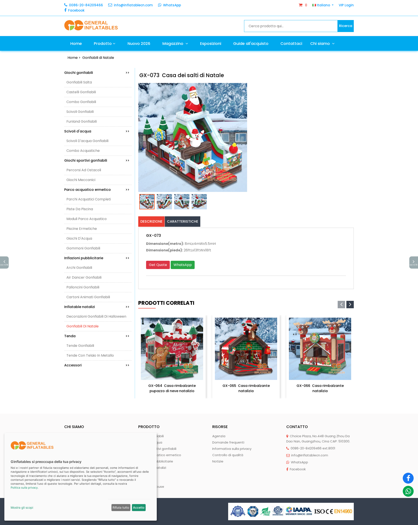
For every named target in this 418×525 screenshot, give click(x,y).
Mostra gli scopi (22, 507)
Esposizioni (210, 43)
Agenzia (218, 436)
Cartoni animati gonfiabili (88, 297)
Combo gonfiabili (81, 101)
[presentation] (341, 304)
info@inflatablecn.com (133, 5)
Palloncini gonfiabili (82, 287)
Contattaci (291, 43)
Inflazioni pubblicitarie (96, 258)
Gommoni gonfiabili (83, 248)
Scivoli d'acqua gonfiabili (87, 140)
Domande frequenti (228, 442)
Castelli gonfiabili (81, 92)
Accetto (138, 507)
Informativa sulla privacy (231, 448)
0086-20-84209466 (86, 5)
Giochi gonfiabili (96, 72)
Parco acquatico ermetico (96, 189)
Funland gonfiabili (81, 121)
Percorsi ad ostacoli (83, 170)
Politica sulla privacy (24, 487)
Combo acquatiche (83, 150)
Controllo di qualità (227, 455)
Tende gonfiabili (80, 345)
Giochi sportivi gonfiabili (96, 160)
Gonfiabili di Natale (98, 57)
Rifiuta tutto (121, 507)
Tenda (96, 336)
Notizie (217, 461)
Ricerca (345, 25)
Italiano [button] (323, 5)
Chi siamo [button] (320, 43)
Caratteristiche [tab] (182, 221)
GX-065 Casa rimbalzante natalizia (246, 388)
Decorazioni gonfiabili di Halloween (96, 316)
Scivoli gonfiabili (80, 111)
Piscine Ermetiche (81, 228)
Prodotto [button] (103, 43)
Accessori (96, 365)
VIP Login (346, 5)
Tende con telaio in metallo (90, 355)
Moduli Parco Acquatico (86, 218)
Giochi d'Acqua (79, 238)
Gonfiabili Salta (79, 82)
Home (76, 43)
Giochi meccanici (80, 179)
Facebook (76, 10)
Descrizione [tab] (151, 221)
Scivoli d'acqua (96, 131)
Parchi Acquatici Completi (88, 199)
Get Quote (158, 264)
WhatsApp (172, 5)
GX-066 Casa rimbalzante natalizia (320, 388)
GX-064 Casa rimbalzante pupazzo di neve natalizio (172, 388)
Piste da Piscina (79, 209)
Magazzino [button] (173, 43)
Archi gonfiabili (79, 267)
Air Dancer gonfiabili (83, 277)
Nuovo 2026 (138, 43)
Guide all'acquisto (250, 43)
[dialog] (80, 477)
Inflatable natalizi (96, 306)
